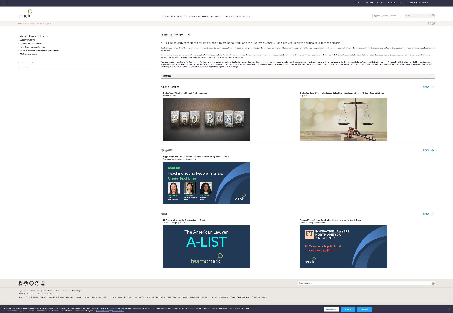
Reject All (348, 309)
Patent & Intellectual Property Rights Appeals (39, 51)
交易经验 (167, 76)
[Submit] (433, 16)
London (87, 297)
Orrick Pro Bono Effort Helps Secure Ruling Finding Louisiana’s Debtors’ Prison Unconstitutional (342, 93)
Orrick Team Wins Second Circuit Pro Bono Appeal (185, 93)
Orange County (138, 297)
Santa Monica (194, 297)
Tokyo (233, 297)
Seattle (204, 297)
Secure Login (76, 291)
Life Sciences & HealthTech (237, 17)
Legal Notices (23, 291)
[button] (429, 24)
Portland (155, 297)
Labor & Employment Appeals (32, 47)
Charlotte (52, 297)
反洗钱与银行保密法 (27, 40)
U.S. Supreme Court (28, 54)
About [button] (402, 3)
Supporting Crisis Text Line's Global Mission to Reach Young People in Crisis (196, 157)
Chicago (61, 297)
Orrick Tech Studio (418, 3)
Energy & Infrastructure (201, 17)
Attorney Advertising (62, 291)
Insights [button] (381, 3)
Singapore (224, 297)
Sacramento (172, 297)
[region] (226, 309)
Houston (79, 297)
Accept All (364, 309)
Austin (21, 297)
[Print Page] (433, 24)
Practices (368, 3)
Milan (112, 297)
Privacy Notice (35, 291)
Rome (163, 297)
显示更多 (426, 87)
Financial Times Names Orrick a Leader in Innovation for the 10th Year (331, 220)
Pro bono (164, 48)
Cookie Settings (331, 309)
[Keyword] (433, 283)
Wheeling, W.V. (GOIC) (259, 297)
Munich (119, 297)
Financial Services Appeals (30, 44)
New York (127, 297)
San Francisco (182, 297)
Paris (148, 297)
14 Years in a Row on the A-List (184, 220)
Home (20, 24)
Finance (219, 17)
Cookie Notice (48, 291)
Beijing (28, 297)
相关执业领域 (29, 24)
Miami (105, 297)
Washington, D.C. (243, 297)
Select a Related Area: (27, 63)
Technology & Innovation (174, 17)
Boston (35, 297)
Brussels (43, 297)
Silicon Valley (214, 297)
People (357, 3)
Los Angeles (96, 297)
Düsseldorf (69, 297)
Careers (392, 3)
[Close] (449, 309)
